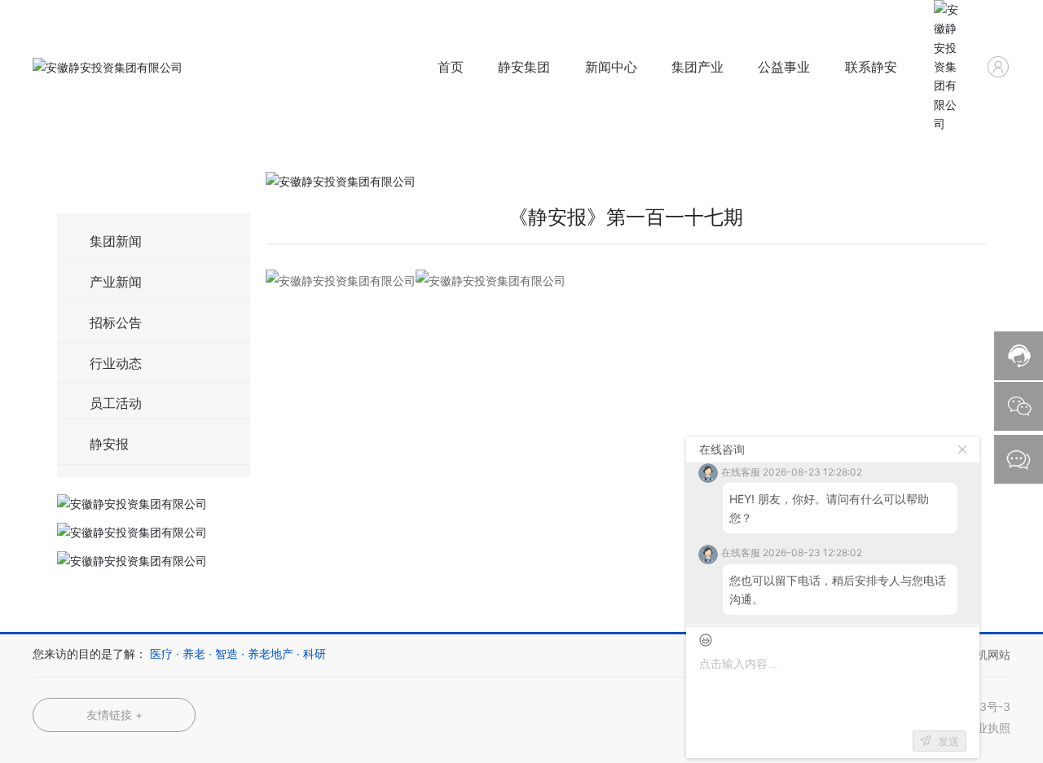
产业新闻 (116, 282)
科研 (314, 653)
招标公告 (116, 322)
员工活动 (116, 403)
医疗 (161, 653)
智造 (226, 653)
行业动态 (116, 363)
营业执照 (987, 727)
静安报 (109, 444)
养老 (194, 653)
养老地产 (270, 653)
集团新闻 (116, 241)
